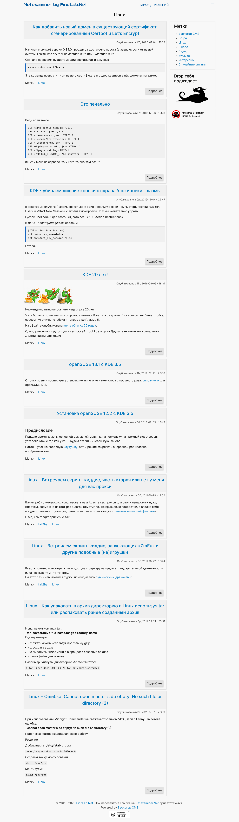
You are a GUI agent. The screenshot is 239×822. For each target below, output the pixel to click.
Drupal (183, 38)
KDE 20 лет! (95, 274)
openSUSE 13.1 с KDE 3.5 (95, 364)
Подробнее (155, 91)
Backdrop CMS (189, 33)
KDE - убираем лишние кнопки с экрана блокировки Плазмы (95, 190)
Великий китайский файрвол (134, 511)
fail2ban (43, 524)
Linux (42, 82)
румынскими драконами (113, 577)
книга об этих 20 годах (79, 325)
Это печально (95, 104)
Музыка (184, 55)
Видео (183, 51)
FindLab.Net (84, 803)
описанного (150, 380)
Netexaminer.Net (147, 803)
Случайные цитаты (192, 64)
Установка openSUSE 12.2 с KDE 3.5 (95, 413)
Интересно (186, 60)
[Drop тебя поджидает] (192, 102)
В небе (183, 47)
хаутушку (70, 447)
